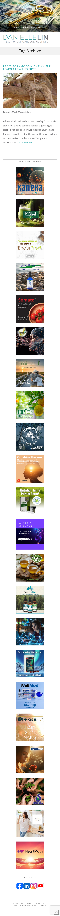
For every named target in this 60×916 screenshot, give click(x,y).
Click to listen (25, 142)
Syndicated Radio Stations (25, 905)
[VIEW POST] (30, 90)
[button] (55, 36)
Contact (42, 905)
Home (15, 903)
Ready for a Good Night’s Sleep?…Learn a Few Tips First (28, 68)
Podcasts (40, 903)
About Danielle (27, 903)
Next (54, 16)
